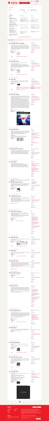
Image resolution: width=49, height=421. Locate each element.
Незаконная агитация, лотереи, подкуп (24, 28)
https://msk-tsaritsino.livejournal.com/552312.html (21, 352)
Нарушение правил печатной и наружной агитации (14, 20)
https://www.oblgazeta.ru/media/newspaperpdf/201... (22, 56)
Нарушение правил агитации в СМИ (36, 48)
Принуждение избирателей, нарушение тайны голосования (35, 219)
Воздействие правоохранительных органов (24, 21)
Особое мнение (32, 17)
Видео (31, 10)
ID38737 (12, 178)
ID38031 (12, 271)
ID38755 (12, 160)
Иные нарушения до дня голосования (35, 21)
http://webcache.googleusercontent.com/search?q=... (16, 187)
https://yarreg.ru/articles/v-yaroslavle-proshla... (19, 265)
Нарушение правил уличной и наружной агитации (35, 134)
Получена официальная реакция (23, 17)
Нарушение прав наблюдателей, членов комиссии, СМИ (35, 317)
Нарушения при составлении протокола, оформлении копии (35, 31)
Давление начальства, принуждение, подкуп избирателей (24, 20)
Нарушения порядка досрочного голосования (34, 20)
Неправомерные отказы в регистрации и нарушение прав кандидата (24, 19)
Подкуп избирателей (34, 166)
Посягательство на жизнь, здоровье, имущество (13, 35)
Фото (34, 10)
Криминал (33, 321)
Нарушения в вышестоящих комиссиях (14, 32)
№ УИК (25, 12)
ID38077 (12, 249)
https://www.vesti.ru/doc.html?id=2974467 (20, 89)
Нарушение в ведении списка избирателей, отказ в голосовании (35, 27)
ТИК (9, 12)
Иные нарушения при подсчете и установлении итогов (23, 33)
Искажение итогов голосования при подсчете (24, 31)
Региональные (21, 15)
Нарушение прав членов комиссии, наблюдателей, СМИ (13, 22)
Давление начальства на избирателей (34, 170)
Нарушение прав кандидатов (35, 100)
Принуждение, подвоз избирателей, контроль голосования (13, 28)
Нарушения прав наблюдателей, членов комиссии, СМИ (35, 25)
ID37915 (12, 355)
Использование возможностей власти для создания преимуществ (35, 45)
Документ (37, 10)
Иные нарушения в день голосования (35, 28)
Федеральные (11, 15)
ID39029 (12, 147)
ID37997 (12, 284)
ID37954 (12, 326)
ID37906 (12, 370)
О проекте (9, 411)
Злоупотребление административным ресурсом (13, 19)
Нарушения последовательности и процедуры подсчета (13, 31)
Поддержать (9, 412)
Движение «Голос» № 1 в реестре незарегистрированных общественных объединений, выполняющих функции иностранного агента (13, 417)
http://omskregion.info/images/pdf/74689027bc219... (22, 74)
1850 (31, 211)
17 (31, 327)
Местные (32, 15)
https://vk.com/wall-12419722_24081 (20, 277)
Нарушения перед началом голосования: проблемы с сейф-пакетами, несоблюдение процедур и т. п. (14, 25)
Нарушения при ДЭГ (12, 29)
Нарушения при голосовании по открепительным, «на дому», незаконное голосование (35, 218)
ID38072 (12, 259)
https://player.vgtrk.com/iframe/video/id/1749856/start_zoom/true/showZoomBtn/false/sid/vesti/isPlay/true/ (29, 88)
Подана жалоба (11, 17)
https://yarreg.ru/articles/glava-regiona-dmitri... (17, 266)
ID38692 (12, 194)
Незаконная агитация (34, 182)
